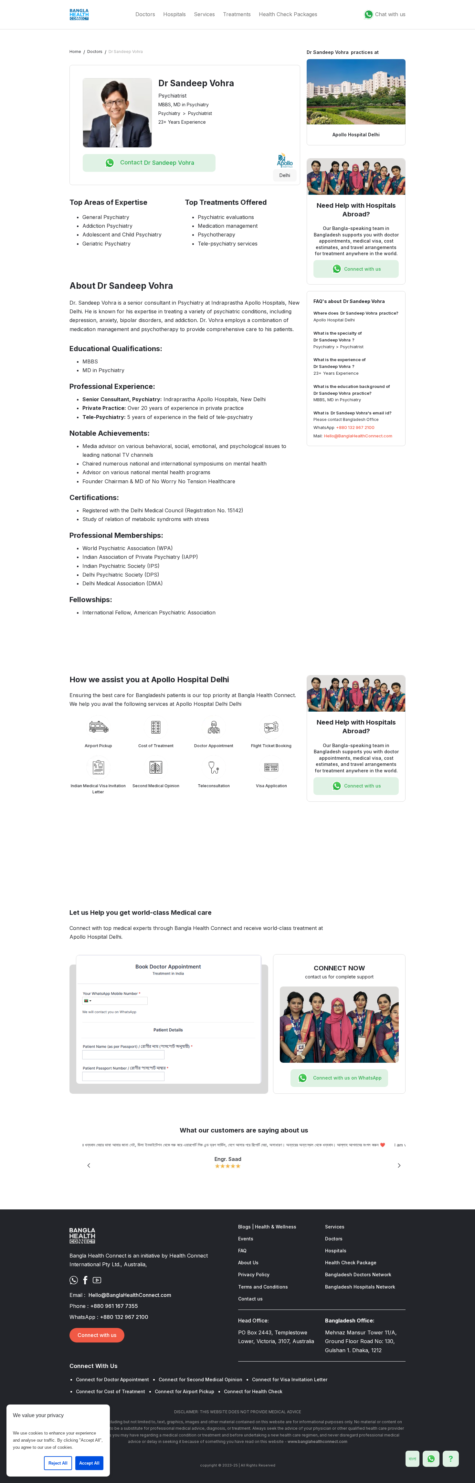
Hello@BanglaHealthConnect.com (358, 435)
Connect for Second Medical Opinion (200, 1379)
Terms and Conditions (263, 1287)
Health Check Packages (288, 14)
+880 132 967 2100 (355, 427)
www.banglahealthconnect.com (317, 1441)
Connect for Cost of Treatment (110, 1391)
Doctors (145, 14)
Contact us (250, 1298)
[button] (88, 1165)
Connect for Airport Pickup (184, 1391)
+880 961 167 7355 (114, 1306)
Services (204, 14)
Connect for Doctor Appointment (112, 1379)
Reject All (58, 1463)
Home (75, 51)
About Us (248, 1262)
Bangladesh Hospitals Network (360, 1287)
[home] (79, 14)
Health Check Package (350, 1262)
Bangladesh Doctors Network (358, 1274)
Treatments (237, 14)
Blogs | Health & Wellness (267, 1226)
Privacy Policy (253, 1274)
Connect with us (97, 1335)
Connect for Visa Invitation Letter (289, 1379)
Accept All (89, 1463)
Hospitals (174, 14)
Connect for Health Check (253, 1391)
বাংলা (412, 1458)
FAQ (242, 1250)
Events (245, 1238)
